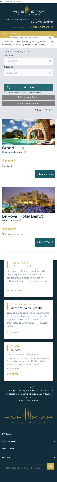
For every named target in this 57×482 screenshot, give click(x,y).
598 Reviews (18, 235)
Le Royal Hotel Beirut (22, 216)
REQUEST (11, 332)
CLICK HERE (12, 374)
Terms (26, 468)
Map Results (45, 110)
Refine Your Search (28, 97)
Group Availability (34, 93)
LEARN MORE (13, 291)
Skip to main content (10, 1)
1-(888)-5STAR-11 (41, 27)
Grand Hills (13, 148)
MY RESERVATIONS (44, 22)
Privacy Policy (35, 468)
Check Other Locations (28, 103)
